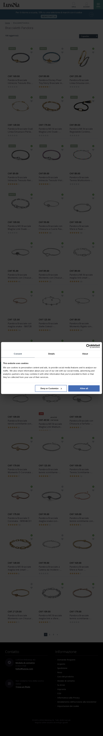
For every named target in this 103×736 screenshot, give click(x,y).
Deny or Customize (49, 388)
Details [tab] (51, 354)
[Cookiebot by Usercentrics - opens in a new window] (88, 346)
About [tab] (85, 354)
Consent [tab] (18, 354)
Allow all (84, 388)
